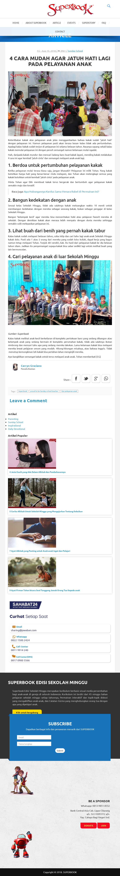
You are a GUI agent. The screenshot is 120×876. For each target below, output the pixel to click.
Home (16, 22)
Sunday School (75, 50)
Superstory (88, 22)
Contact (60, 31)
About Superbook (36, 22)
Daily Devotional (16, 428)
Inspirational (14, 425)
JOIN (103, 825)
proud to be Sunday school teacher (44, 391)
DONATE (88, 825)
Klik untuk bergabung (27, 712)
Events (71, 22)
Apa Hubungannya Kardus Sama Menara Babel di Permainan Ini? (61, 191)
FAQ (104, 22)
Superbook (22, 391)
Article (57, 22)
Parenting (13, 418)
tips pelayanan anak (69, 391)
